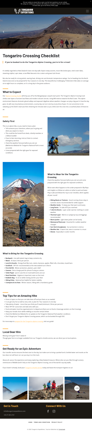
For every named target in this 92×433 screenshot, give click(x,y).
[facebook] (48, 411)
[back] (3, 31)
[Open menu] (87, 11)
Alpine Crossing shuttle (13, 96)
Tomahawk (62, 429)
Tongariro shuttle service (33, 368)
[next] (88, 31)
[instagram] (54, 411)
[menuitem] (31, 422)
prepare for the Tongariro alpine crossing (29, 321)
